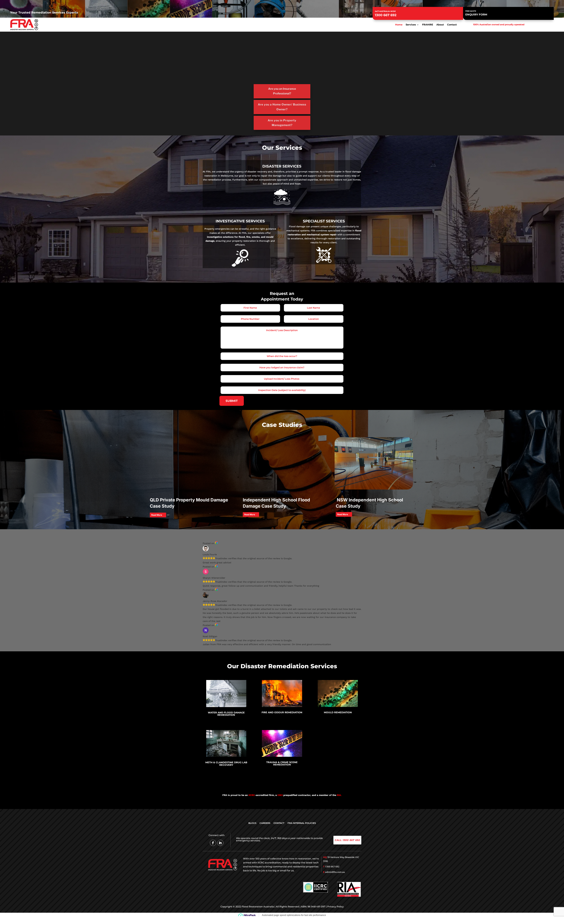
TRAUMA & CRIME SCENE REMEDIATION (282, 763)
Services (411, 25)
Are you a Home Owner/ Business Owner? (282, 107)
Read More (156, 515)
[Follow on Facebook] (213, 843)
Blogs (252, 823)
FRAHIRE (427, 25)
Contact (452, 25)
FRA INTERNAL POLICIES (302, 823)
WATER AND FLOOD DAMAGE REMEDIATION (226, 713)
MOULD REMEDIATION (338, 712)
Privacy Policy (335, 906)
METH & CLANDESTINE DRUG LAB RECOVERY (226, 763)
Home (398, 25)
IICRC (252, 795)
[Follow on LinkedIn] (220, 843)
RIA (339, 795)
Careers (265, 823)
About (440, 25)
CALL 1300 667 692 (347, 840)
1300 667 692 (385, 15)
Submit (232, 401)
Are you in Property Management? (282, 123)
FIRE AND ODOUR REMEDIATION (282, 712)
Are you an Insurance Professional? (282, 91)
